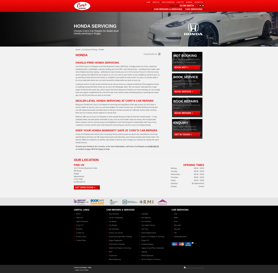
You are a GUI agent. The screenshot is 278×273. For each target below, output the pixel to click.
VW (175, 233)
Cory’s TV (180, 2)
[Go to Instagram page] (203, 5)
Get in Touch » (183, 134)
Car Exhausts (146, 221)
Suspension (113, 255)
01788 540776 (181, 6)
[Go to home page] (82, 6)
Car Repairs (113, 225)
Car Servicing (193, 9)
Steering (144, 252)
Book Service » (184, 91)
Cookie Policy (81, 240)
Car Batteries (146, 217)
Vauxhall (177, 229)
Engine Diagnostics (115, 240)
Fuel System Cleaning (116, 244)
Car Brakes (113, 221)
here (89, 149)
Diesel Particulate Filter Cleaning (120, 236)
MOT (111, 252)
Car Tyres (144, 229)
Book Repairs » (184, 113)
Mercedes (177, 225)
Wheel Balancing (115, 259)
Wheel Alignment (147, 255)
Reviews (189, 2)
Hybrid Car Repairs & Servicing (120, 248)
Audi (175, 214)
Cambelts (144, 214)
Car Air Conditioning (116, 217)
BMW (176, 217)
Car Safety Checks (148, 225)
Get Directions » (85, 187)
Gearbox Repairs (147, 244)
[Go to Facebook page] (197, 5)
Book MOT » (181, 67)
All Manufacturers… (181, 236)
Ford (175, 221)
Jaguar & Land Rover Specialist (152, 248)
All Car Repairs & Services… (151, 259)
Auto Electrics (114, 214)
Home (148, 2)
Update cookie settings (81, 270)
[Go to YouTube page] (200, 5)
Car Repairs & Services (168, 9)
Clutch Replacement (148, 233)
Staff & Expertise (168, 2)
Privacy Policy (81, 236)
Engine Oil (145, 240)
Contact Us (198, 2)
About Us (156, 2)
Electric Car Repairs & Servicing (152, 236)
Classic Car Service (116, 233)
